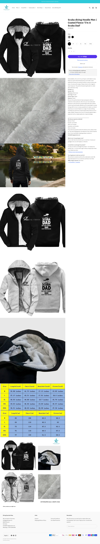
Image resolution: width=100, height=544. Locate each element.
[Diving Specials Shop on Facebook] (11, 535)
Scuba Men (23, 7)
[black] (72, 37)
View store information (74, 74)
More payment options (82, 60)
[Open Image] (32, 45)
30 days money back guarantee (76, 152)
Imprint (36, 518)
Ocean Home (48, 7)
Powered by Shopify (6, 540)
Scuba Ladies (32, 7)
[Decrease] (69, 51)
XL (80, 43)
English (6, 535)
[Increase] (73, 51)
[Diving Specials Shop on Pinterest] (13, 535)
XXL (85, 43)
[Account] (93, 7)
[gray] (69, 37)
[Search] (89, 7)
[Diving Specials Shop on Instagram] (15, 535)
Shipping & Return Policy (40, 520)
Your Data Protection (55, 520)
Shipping (80, 67)
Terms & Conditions (55, 518)
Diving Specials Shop (12, 538)
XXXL (90, 43)
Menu (17, 7)
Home (13, 7)
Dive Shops (39, 7)
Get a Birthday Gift (56, 7)
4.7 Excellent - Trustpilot (74, 162)
